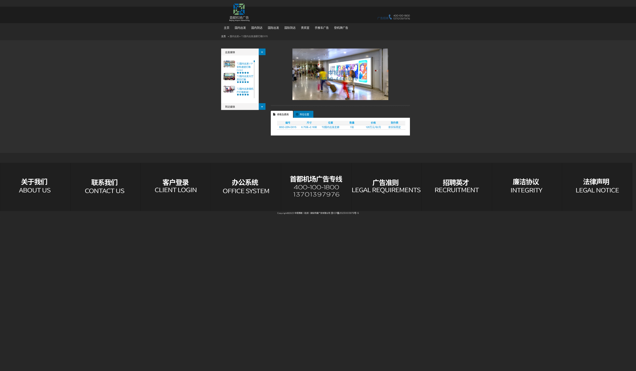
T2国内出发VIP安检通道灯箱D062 (245, 67)
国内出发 (240, 27)
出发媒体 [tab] (230, 52)
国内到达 (257, 27)
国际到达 (290, 27)
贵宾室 (305, 27)
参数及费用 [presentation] (283, 114)
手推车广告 (322, 27)
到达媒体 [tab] (230, 106)
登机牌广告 (341, 27)
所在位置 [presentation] (304, 114)
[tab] (282, 114)
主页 (226, 27)
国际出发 (273, 27)
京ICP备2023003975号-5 (345, 213)
